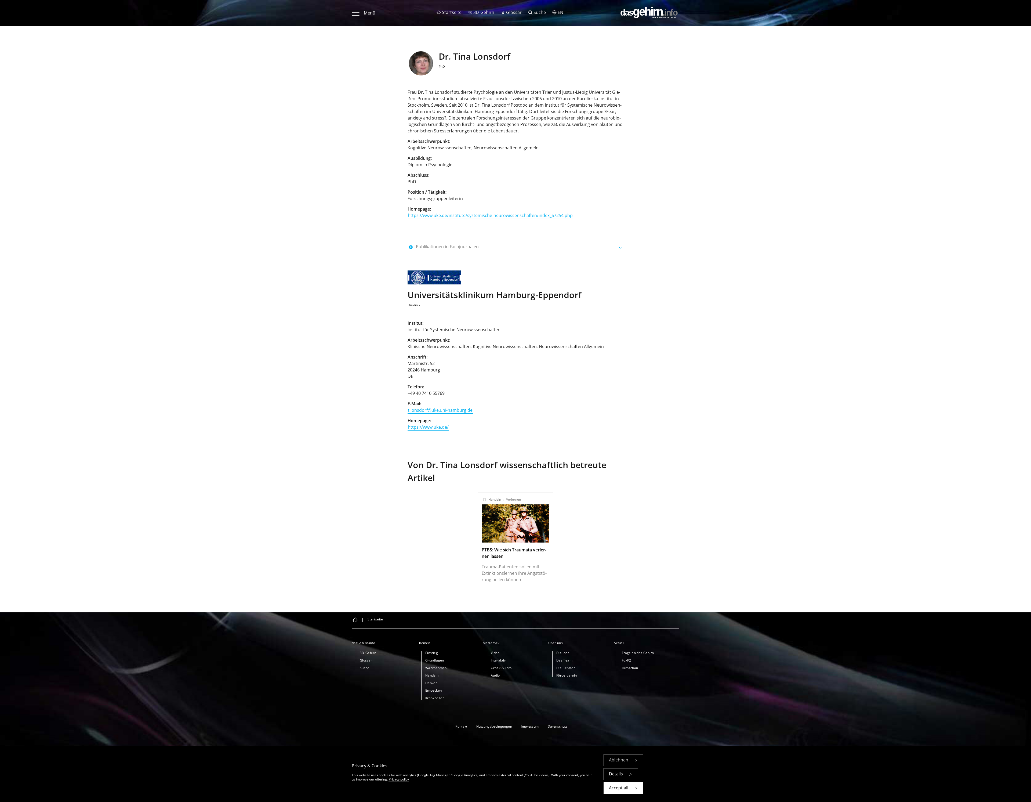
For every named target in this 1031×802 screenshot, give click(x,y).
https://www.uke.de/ (428, 427)
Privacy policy (399, 779)
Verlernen (513, 499)
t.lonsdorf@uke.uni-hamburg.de (440, 410)
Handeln (494, 499)
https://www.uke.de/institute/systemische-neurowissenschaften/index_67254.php (490, 215)
